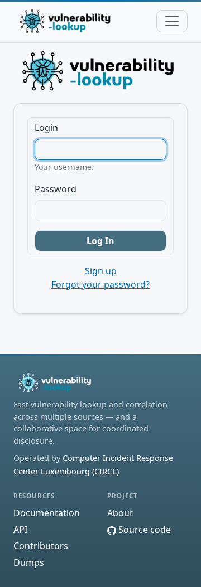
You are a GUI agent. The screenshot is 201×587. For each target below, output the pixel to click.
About (120, 513)
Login (46, 128)
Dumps (28, 562)
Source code (143, 529)
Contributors (40, 546)
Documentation (46, 513)
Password (55, 189)
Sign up (101, 271)
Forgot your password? (100, 284)
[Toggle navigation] (172, 21)
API (20, 529)
